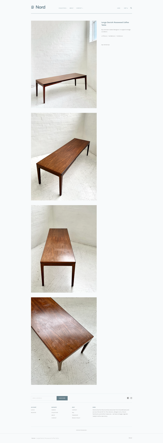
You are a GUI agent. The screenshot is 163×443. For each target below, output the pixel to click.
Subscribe (62, 398)
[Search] (131, 8)
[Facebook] (128, 398)
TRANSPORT (75, 415)
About (71, 8)
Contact (79, 8)
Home (33, 438)
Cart (126, 8)
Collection (62, 8)
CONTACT (74, 410)
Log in (32, 410)
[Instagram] (131, 398)
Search (54, 410)
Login (118, 8)
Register (33, 412)
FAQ (73, 412)
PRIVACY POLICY (76, 418)
